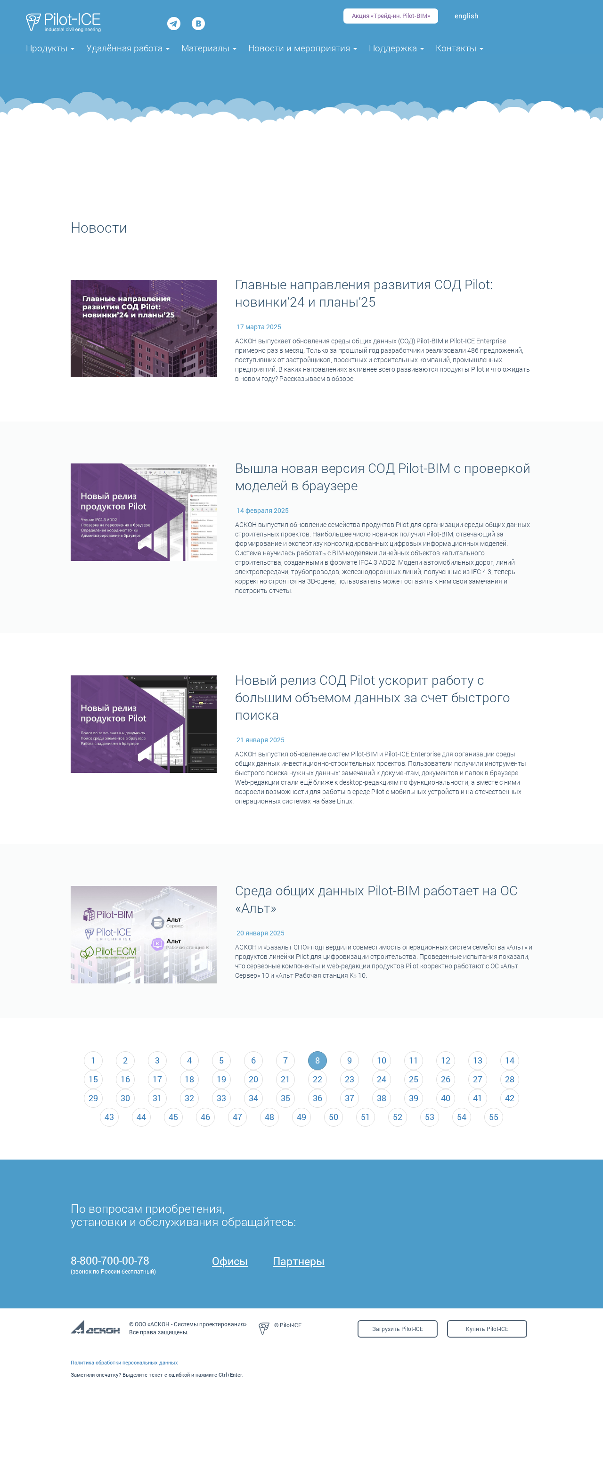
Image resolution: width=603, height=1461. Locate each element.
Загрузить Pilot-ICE (397, 1328)
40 (445, 1098)
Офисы (230, 1261)
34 (253, 1098)
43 (109, 1116)
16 (125, 1079)
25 (413, 1079)
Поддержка (394, 48)
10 (381, 1060)
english (467, 15)
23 (349, 1079)
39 (413, 1098)
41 (477, 1098)
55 (493, 1116)
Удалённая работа (125, 48)
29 (93, 1098)
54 (461, 1116)
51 (365, 1116)
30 (125, 1098)
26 (445, 1079)
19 (221, 1079)
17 (157, 1079)
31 (157, 1098)
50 (333, 1116)
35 (285, 1098)
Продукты (48, 48)
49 (301, 1116)
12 (445, 1060)
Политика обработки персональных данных (124, 1362)
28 (509, 1079)
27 (477, 1079)
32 (189, 1098)
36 (317, 1098)
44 (141, 1116)
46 (205, 1116)
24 (381, 1079)
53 (429, 1116)
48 (269, 1116)
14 (509, 1060)
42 (509, 1098)
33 (221, 1098)
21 (285, 1079)
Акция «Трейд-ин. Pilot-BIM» (391, 15)
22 (317, 1079)
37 (349, 1098)
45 (173, 1116)
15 (93, 1079)
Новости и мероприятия (300, 48)
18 (189, 1079)
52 (397, 1116)
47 (237, 1116)
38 (381, 1098)
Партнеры (299, 1261)
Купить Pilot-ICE (487, 1328)
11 (413, 1060)
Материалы (206, 48)
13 (477, 1060)
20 (253, 1079)
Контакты (457, 48)
